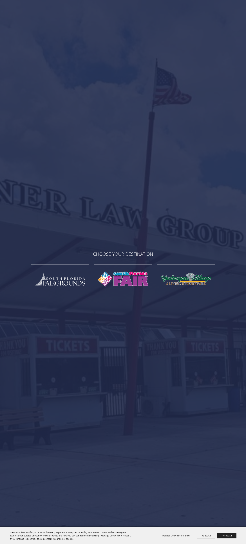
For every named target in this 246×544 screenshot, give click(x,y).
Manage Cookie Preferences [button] (176, 535)
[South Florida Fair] (123, 279)
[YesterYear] (186, 279)
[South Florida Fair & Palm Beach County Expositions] (60, 279)
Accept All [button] (227, 535)
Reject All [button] (206, 535)
